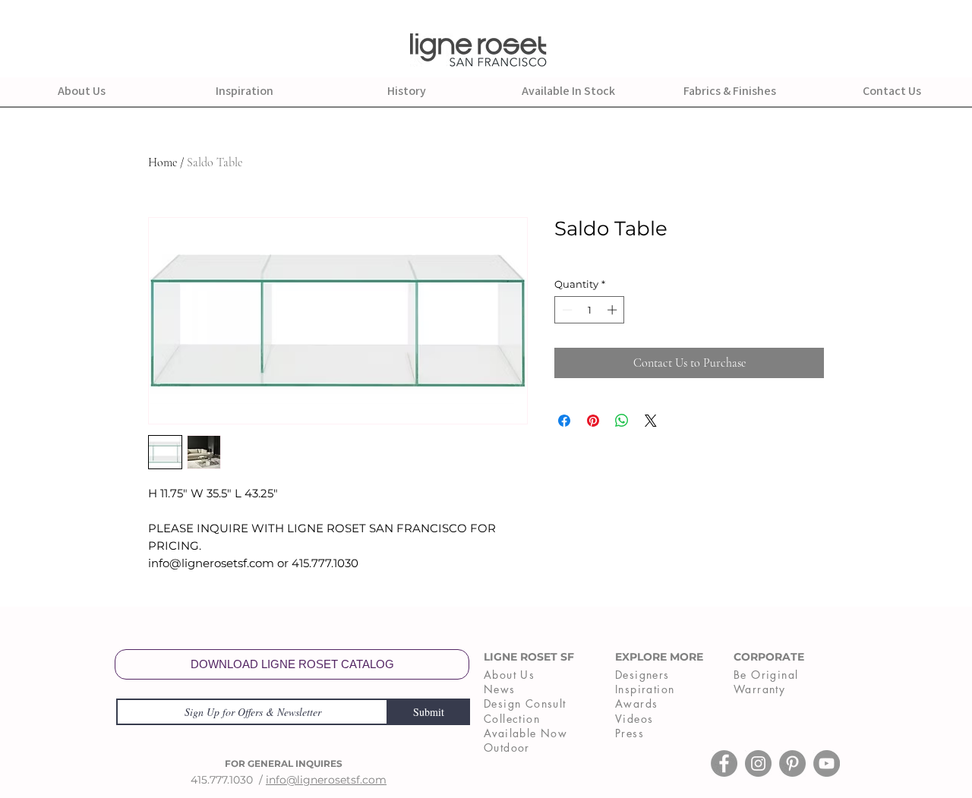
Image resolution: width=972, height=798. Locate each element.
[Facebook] (724, 763)
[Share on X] (651, 421)
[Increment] (613, 310)
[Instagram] (758, 763)
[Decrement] (566, 310)
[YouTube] (826, 763)
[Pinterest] (792, 763)
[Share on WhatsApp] (622, 421)
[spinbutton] (589, 310)
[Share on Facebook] (564, 421)
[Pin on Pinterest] (593, 421)
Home (162, 162)
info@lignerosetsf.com (326, 780)
